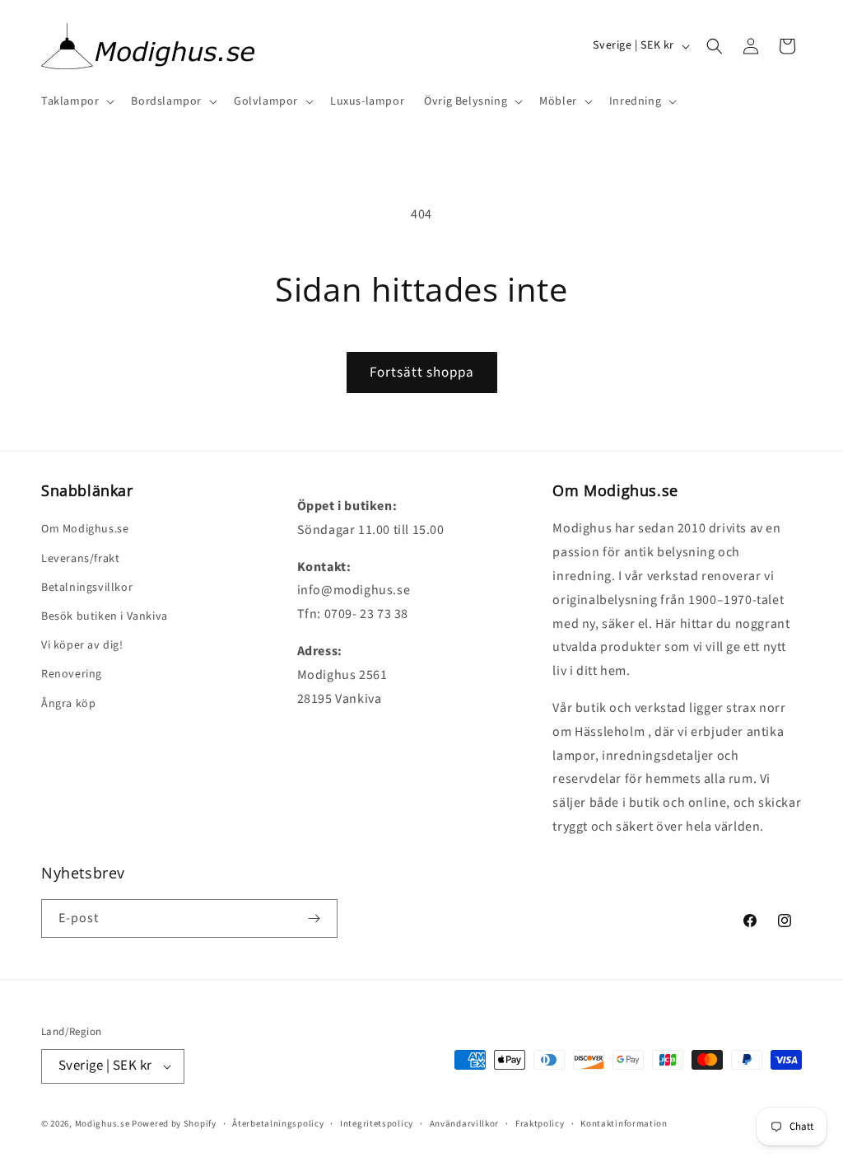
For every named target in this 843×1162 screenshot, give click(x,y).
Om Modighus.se (84, 529)
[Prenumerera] (314, 918)
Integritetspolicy (376, 1123)
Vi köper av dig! (82, 645)
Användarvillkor (465, 1123)
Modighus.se (102, 1123)
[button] (76, 101)
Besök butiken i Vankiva (104, 616)
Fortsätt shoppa (422, 372)
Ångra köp (68, 704)
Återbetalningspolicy (278, 1123)
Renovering (71, 674)
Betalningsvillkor (87, 587)
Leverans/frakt (80, 559)
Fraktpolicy (540, 1123)
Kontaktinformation (624, 1123)
